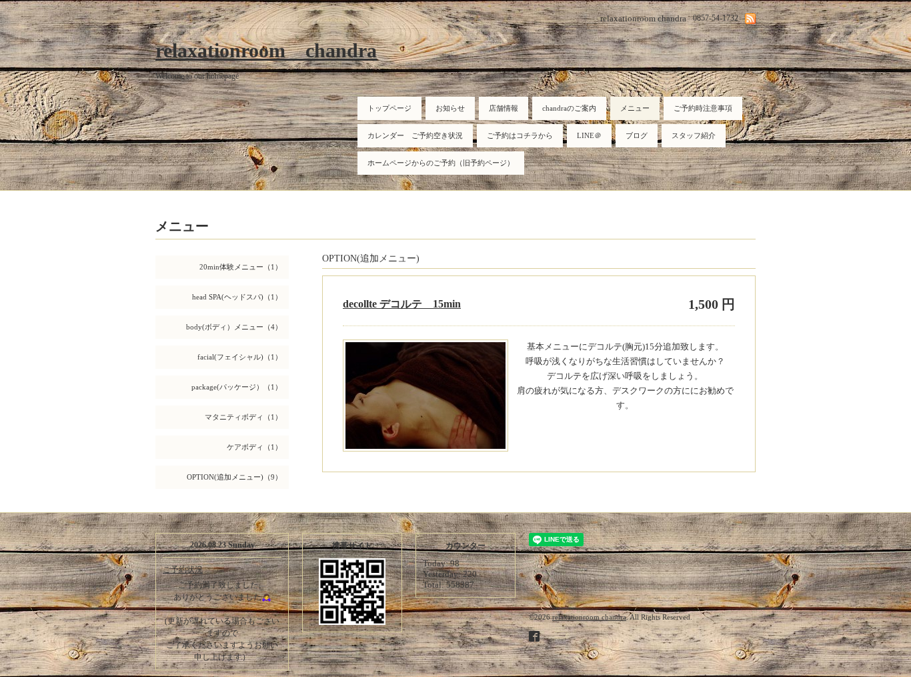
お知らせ (450, 108)
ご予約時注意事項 (703, 108)
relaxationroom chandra (266, 50)
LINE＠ (589, 135)
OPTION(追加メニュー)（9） (234, 477)
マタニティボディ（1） (243, 417)
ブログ (637, 135)
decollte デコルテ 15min (402, 303)
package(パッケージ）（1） (236, 387)
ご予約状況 (183, 569)
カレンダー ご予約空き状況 (415, 135)
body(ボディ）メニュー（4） (234, 327)
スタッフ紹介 (694, 135)
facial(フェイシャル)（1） (239, 357)
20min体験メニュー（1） (240, 267)
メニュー (635, 108)
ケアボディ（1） (254, 447)
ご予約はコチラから (520, 135)
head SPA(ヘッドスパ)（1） (237, 297)
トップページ (389, 108)
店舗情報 (503, 108)
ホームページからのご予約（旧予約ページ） (440, 163)
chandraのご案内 (569, 108)
